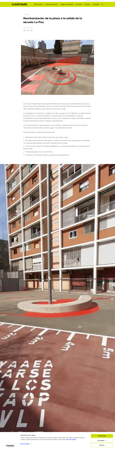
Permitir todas (102, 436)
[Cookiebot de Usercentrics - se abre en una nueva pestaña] (10, 446)
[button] (112, 299)
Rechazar (102, 445)
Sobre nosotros (38, 4)
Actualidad (96, 4)
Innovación (79, 4)
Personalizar (101, 440)
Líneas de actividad (51, 4)
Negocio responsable (67, 4)
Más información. (71, 439)
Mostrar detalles (24, 444)
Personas (87, 4)
